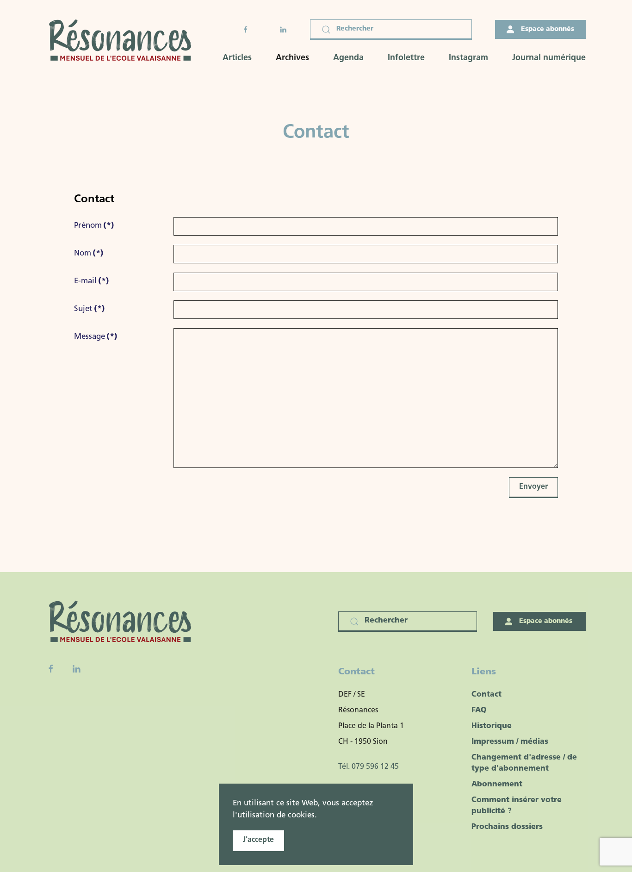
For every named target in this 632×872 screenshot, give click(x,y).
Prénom (94, 226)
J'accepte (258, 840)
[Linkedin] (76, 668)
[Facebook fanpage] (51, 668)
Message (96, 337)
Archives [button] (292, 58)
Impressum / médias (509, 742)
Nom (89, 253)
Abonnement (496, 784)
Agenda (348, 58)
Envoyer (533, 487)
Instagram (468, 58)
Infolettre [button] (406, 58)
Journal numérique (549, 58)
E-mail (91, 281)
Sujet (89, 309)
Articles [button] (237, 58)
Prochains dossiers (507, 827)
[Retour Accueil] (123, 41)
